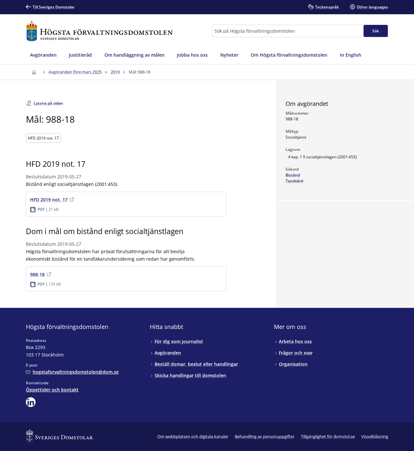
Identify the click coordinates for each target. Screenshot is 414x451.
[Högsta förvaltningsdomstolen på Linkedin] (31, 402)
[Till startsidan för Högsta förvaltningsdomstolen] (99, 30)
